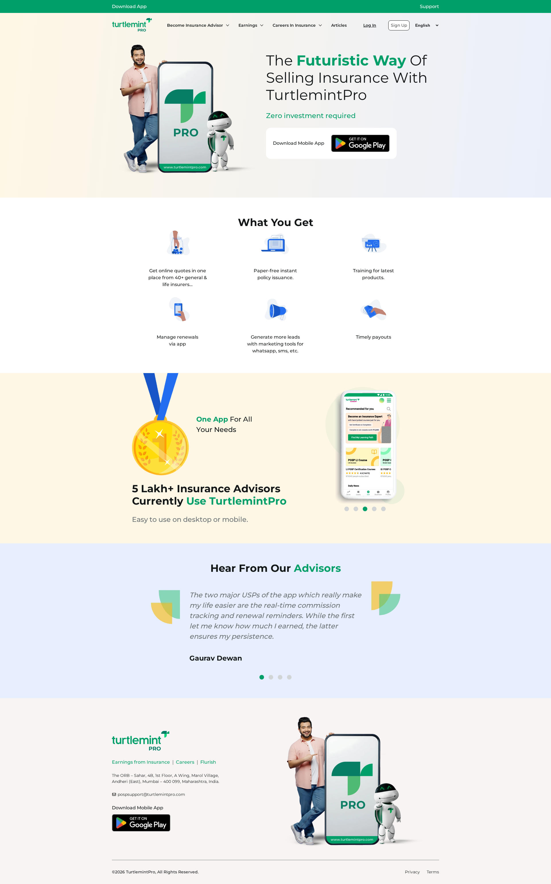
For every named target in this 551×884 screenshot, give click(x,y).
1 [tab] (346, 509)
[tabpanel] (365, 446)
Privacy (412, 872)
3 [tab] (365, 509)
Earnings (247, 25)
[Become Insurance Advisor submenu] (226, 25)
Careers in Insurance (294, 25)
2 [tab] (356, 509)
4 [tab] (374, 509)
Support (429, 6)
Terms (433, 872)
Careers (185, 762)
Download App (129, 6)
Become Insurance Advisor (195, 25)
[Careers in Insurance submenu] (319, 25)
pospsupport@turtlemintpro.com (151, 794)
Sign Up (399, 25)
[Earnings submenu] (260, 25)
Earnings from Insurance (141, 762)
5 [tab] (383, 509)
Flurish (208, 762)
